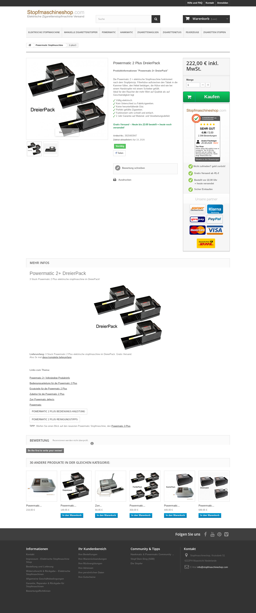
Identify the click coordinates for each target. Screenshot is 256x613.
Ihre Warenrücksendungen (92, 559)
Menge (189, 79)
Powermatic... (34, 505)
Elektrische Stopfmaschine (44, 32)
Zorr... (98, 505)
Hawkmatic (126, 32)
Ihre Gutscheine (86, 577)
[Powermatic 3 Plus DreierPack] (214, 486)
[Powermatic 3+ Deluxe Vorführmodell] (41, 486)
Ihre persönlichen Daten (91, 572)
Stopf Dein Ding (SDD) (142, 559)
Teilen (120, 153)
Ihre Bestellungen (87, 554)
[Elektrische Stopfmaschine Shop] (58, 15)
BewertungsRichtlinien (38, 591)
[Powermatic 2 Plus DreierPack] (34, 149)
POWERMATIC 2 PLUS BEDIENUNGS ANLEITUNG (58, 411)
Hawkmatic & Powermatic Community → (152, 554)
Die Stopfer (137, 563)
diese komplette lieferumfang (56, 357)
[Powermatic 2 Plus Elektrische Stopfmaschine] (50, 149)
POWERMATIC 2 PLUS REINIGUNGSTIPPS (55, 419)
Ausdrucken (124, 180)
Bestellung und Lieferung (39, 566)
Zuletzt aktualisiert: (122, 140)
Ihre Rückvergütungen (90, 563)
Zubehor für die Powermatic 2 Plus (47, 394)
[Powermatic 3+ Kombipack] (179, 486)
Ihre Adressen (85, 568)
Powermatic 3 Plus (120, 426)
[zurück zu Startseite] (29, 45)
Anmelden (222, 3)
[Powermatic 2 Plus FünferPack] (145, 486)
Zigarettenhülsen (147, 32)
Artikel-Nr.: (118, 136)
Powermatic (109, 32)
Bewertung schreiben (133, 168)
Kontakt (30, 554)
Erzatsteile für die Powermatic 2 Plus (48, 388)
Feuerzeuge (192, 32)
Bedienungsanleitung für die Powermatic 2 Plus (53, 383)
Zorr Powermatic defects (42, 399)
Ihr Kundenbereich (92, 549)
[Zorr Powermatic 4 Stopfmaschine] (110, 486)
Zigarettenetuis (172, 32)
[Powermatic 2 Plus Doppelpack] (76, 486)
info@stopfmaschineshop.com (212, 567)
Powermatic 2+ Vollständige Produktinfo (50, 378)
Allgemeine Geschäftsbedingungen (45, 579)
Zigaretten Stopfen (214, 32)
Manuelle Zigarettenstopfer (81, 32)
